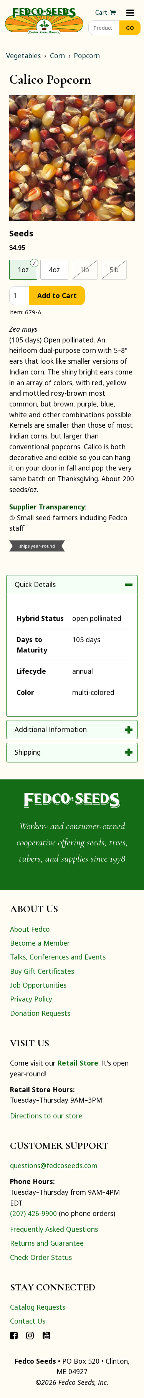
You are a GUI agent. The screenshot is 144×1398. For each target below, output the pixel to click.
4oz (54, 269)
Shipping (28, 752)
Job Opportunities (38, 985)
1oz (23, 269)
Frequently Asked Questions (54, 1229)
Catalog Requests (37, 1307)
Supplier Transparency (47, 506)
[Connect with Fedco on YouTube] (46, 1335)
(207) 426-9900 (33, 1213)
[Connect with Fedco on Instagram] (30, 1335)
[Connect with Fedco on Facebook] (14, 1335)
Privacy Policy (31, 998)
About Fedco (30, 929)
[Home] (44, 20)
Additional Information (51, 729)
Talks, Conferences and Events (58, 956)
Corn (57, 55)
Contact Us (27, 1320)
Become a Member (40, 943)
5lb (118, 269)
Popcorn (87, 55)
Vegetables (23, 55)
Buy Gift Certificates (42, 971)
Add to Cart (57, 295)
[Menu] (130, 12)
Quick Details (35, 584)
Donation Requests (40, 1013)
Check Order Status (41, 1257)
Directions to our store (46, 1115)
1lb (89, 269)
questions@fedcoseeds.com (54, 1165)
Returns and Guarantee (47, 1243)
